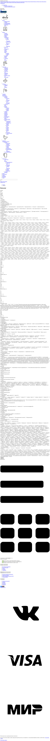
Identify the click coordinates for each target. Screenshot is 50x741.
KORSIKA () (18, 384)
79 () (34, 243)
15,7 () (29, 223)
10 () (6, 222)
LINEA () (8, 436)
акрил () (16, 335)
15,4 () (43, 249)
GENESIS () (42, 433)
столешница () (12, 320)
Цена (1, 191)
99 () (5, 245)
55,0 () (32, 255)
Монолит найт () (19, 212)
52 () (28, 230)
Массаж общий (7, 124)
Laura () (19, 435)
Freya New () (18, 433)
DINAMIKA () (14, 383)
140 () (9, 223)
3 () (6, 216)
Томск (13, 2)
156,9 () (14, 250)
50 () (24, 219)
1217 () (3, 413)
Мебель (3, 32)
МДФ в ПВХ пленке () (14, 324)
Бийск (7, 1)
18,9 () (30, 251)
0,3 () (3, 222)
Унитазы (5, 142)
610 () (17, 242)
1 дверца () (4, 397)
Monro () (27, 437)
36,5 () (23, 239)
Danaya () (11, 429)
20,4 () (15, 227)
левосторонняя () (5, 355)
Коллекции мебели (6, 35)
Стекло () (40, 329)
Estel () (39, 432)
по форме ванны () (41, 338)
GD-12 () (32, 433)
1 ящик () (18, 397)
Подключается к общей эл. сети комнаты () (13, 413)
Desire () (25, 429)
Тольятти (10, 2)
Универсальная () (21, 355)
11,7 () (28, 247)
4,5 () (8, 240)
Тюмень (15, 2)
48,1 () (3, 255)
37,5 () (34, 239)
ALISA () (23, 426)
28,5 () (12, 238)
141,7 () (20, 249)
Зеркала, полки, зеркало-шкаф (5, 51)
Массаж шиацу (7, 129)
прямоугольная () (8, 339)
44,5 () (33, 229)
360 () (8, 229)
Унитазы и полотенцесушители (5, 141)
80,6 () (44, 243)
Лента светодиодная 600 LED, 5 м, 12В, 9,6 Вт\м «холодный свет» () (13, 400)
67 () (10, 231)
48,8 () (10, 255)
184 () (16, 226)
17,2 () (5, 251)
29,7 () (26, 238)
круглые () (24, 338)
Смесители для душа (6, 70)
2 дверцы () (23, 397)
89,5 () (43, 231)
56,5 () (40, 255)
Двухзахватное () (5, 206)
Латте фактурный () (44, 211)
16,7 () (38, 250)
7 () (39, 257)
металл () (42, 335)
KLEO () (13, 384)
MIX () (7, 437)
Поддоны (7, 103)
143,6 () (21, 223)
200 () (19, 227)
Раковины (6, 84)
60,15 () (27, 256)
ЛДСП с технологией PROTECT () (38, 323)
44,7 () (37, 229)
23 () (31, 252)
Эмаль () (11, 327)
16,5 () (5, 236)
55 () (27, 219)
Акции (3, 175)
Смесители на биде (6, 74)
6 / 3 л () (7, 203)
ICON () (20, 434)
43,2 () (26, 254)
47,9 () (36, 240)
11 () (6, 304)
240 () (46, 252)
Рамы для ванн (5, 105)
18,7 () (47, 225)
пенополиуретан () (13, 336)
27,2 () (13, 253)
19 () (34, 226)
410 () (23, 240)
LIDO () (32, 435)
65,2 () (25, 257)
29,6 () (22, 238)
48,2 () (3, 230)
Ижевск (26, 1)
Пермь (5, 2)
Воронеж (14, 1)
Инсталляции (8, 148)
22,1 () (38, 227)
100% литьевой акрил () (6, 329)
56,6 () (26, 241)
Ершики (7, 169)
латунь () (37, 335)
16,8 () (42, 250)
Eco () (10, 431)
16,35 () (30, 250)
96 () (47, 244)
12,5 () (46, 247)
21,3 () (21, 252)
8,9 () (37, 243)
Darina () (21, 429)
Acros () (3, 425)
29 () (19, 238)
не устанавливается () (6, 419)
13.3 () (24, 248)
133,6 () (47, 222)
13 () (12, 304)
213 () (34, 227)
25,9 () (12, 228)
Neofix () (40, 437)
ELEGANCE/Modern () (17, 432)
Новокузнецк (39, 1)
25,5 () (5, 253)
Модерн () (11, 351)
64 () (14, 257)
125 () (13, 248)
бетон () (8, 341)
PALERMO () (12, 385)
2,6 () (3, 216)
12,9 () (5, 248)
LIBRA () (24, 384)
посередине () (4, 389)
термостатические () (40, 206)
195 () (5, 227)
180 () (31, 236)
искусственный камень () (23, 335)
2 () (45, 236)
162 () (26, 224)
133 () (43, 222)
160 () (22, 224)
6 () (48, 241)
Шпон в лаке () (43, 332)
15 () (25, 223)
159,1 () (18, 250)
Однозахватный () (28, 206)
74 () (13, 243)
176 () (40, 225)
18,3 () (19, 236)
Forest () (9, 433)
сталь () (27, 336)
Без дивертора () (5, 417)
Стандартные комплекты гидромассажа (8, 122)
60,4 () (10, 242)
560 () (48, 255)
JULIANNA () (7, 384)
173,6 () (28, 225)
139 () (35, 248)
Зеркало (7, 53)
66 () (3, 231)
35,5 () (45, 228)
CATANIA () (44, 382)
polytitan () (4, 335)
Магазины (2, 11)
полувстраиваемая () (5, 320)
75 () (48, 219)
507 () (20, 230)
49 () (44, 240)
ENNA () (39, 383)
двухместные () (8, 421)
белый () (4, 341)
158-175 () (18, 224)
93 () (37, 244)
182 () (9, 226)
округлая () (35, 338)
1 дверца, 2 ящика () (11, 397)
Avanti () (11, 427)
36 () (5, 229)
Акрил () (10, 323)
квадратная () (18, 338)
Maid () (29, 436)
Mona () (22, 437)
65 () (41, 219)
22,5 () (42, 227)
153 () (44, 223)
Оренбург (2, 2)
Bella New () (28, 427)
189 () (31, 226)
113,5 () (24, 222)
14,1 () (42, 248)
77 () (27, 243)
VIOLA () (8, 386)
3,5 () (9, 216)
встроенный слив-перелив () (11, 358)
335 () (34, 228)
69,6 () (35, 257)
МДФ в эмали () (46, 326)
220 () (46, 227)
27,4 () (19, 228)
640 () (37, 219)
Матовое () (40, 326)
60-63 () (31, 256)
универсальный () (28, 355)
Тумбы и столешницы (6, 37)
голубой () (32, 341)
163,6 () (33, 224)
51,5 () (24, 230)
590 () (45, 241)
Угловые (5, 22)
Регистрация (4, 174)
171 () (13, 225)
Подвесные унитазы (8, 145)
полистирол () (21, 336)
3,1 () (33, 238)
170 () (5, 225)
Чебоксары (19, 2)
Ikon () (25, 434)
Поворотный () (29, 417)
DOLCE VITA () (26, 383)
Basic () (19, 427)
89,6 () (26, 244)
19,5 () (45, 251)
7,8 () (23, 231)
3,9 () (16, 216)
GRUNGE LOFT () (10, 434)
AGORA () (16, 382)
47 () (44, 229)
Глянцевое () (14, 332)
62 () (48, 230)
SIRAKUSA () (38, 385)
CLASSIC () (28, 428)
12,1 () (42, 247)
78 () (31, 243)
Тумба (7, 38)
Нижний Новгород (34, 1)
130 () (40, 222)
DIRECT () (38, 430)
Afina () (25, 425)
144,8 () (24, 249)
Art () (36, 426)
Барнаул (1, 1)
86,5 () (19, 244)
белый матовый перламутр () (25, 211)
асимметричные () (5, 338)
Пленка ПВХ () (5, 327)
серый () (40, 342)
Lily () (40, 435)
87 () (40, 231)
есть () (3, 393)
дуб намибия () (8, 342)
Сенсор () (34, 206)
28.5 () (15, 238)
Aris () (32, 426)
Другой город (18, 1)
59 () (41, 241)
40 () (17, 219)
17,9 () (9, 236)
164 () (37, 224)
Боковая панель (7, 110)
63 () (11, 257)
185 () (20, 226)
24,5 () (5, 228)
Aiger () (19, 426)
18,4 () (23, 236)
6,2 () (35, 230)
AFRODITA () (9, 382)
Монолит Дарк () (12, 212)
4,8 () (12, 240)
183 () (13, 226)
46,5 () (44, 254)
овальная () (29, 338)
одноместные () (15, 421)
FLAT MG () (4, 433)
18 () (43, 225)
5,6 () (5, 241)
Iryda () (28, 434)
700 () (3, 243)
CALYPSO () (30, 382)
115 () (35, 247)
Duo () (6, 431)
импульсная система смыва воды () (44, 358)
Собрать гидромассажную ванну (9, 6)
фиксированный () (11, 410)
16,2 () (26, 250)
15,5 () (47, 249)
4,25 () (22, 216)
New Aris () (46, 437)
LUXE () (33, 384)
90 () (11, 220)
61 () (45, 230)
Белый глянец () (23, 208)
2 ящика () (46, 397)
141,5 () (13, 223)
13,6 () (20, 248)
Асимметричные (7, 23)
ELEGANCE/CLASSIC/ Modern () (36, 431)
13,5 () (16, 248)
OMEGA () (7, 385)
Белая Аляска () (10, 208)
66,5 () (6, 231)
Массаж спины (7, 127)
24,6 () (42, 252)
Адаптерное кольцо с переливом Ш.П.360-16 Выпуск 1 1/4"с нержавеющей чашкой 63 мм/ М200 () (25, 357)
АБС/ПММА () (4, 323)
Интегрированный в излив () (20, 417)
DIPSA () (20, 383)
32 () (27, 253)
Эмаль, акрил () (16, 327)
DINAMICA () (36, 429)
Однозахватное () (12, 206)
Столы (5, 57)
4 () (19, 216)
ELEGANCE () (33, 383)
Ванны (3, 20)
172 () (21, 225)
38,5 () (12, 229)
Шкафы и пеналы (6, 56)
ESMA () (35, 432)
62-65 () (7, 257)
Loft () (16, 436)
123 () (32, 222)
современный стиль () (29, 351)
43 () (29, 240)
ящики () (16, 395)
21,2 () (23, 237)
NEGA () (32, 437)
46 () (41, 254)
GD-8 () (36, 433)
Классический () (5, 351)
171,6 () (17, 225)
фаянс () (36, 336)
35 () (37, 228)
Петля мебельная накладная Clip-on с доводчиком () (37, 367)
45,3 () (37, 254)
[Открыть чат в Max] (1, 10)
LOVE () (28, 384)
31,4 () (47, 238)
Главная (3, 184)
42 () (26, 240)
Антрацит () (4, 208)
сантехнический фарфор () (28, 406)
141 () (16, 249)
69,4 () (44, 242)
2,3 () (10, 252)
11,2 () (20, 247)
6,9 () (20, 256)
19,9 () (42, 236)
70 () (44, 219)
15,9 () (32, 223)
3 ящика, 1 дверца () (8, 398)
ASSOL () (21, 382)
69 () (41, 242)
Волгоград (10, 1)
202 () (23, 227)
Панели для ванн (5, 107)
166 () (45, 224)
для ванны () (4, 214)
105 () (7, 219)
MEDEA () (38, 384)
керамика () (32, 335)
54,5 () (25, 255)
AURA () (25, 382)
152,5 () (40, 223)
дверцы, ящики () (10, 395)
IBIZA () (16, 434)
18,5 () (27, 236)
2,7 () (6, 237)
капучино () (30, 342)
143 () (18, 223)
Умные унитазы (7, 147)
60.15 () (35, 256)
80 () (5, 220)
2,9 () (13, 237)
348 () (9, 239)
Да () (3, 199)
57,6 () (30, 241)
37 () (30, 239)
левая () (3, 359)
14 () (6, 223)
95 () (44, 244)
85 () (8, 220)
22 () (28, 252)
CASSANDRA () (37, 382)
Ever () (43, 432)
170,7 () (9, 225)
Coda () (37, 428)
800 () (48, 243)
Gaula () (23, 433)
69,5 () (16, 231)
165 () (41, 224)
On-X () (12, 438)
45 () (21, 219)
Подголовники (6, 116)
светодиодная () (12, 402)
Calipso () (3, 428)
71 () (6, 243)
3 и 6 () (3, 203)
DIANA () (8, 383)
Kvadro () (15, 435)
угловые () (23, 339)
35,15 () (41, 228)
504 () (17, 230)
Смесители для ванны (6, 68)
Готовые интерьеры (6, 33)
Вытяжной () (11, 417)
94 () (41, 244)
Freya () (13, 433)
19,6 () (38, 236)
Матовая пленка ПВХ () (32, 326)
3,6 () (12, 216)
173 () (25, 225)
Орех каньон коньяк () (37, 208)
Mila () (48, 436)
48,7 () (6, 255)
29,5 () (23, 228)
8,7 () (33, 231)
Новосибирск (44, 1)
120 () (14, 219)
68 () (13, 231)
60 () (34, 219)
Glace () (46, 433)
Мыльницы (8, 170)
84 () (6, 244)
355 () (16, 239)
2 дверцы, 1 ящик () (30, 397)
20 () (12, 227)
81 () (3, 244)
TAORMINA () (45, 385)
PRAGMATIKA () (26, 385)
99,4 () (8, 245)
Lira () (13, 436)
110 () (10, 219)
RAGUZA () (32, 385)
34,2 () (5, 239)
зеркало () (20, 342)
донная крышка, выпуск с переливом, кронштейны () (27, 358)
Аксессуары (4, 158)
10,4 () (9, 247)
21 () (19, 237)
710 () (9, 243)
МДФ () (7, 324)
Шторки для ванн (5, 115)
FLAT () (47, 432)
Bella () (23, 427)
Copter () (46, 428)
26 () (16, 228)
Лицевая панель (7, 108)
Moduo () (18, 437)
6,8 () (38, 230)
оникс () (35, 342)
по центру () (4, 345)
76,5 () (24, 243)
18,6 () (23, 251)
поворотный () (4, 410)
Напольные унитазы (8, 144)
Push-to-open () (4, 357)
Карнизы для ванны (6, 114)
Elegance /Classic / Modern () (24, 431)
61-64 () (47, 256)
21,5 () (30, 237)
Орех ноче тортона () (10, 209)
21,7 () (34, 237)
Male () (33, 436)
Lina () (44, 435)
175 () (36, 225)
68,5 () (37, 242)
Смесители (4, 66)
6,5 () (16, 256)
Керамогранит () (22, 323)
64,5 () (18, 257)
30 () (30, 228)
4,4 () (5, 240)
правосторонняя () (12, 355)
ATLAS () (45, 426)
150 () (36, 223)
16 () (23, 250)
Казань (29, 1)
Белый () (17, 208)
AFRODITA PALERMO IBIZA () (40, 425)
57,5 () (31, 230)
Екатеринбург (22, 1)
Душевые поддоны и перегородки (4, 95)
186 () (23, 226)
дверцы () (4, 395)
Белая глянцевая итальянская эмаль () (8, 326)
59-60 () (9, 256)
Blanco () (42, 427)
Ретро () (15, 351)
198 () (9, 227)
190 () (41, 226)
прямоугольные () (16, 339)
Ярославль (22, 2)
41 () (26, 229)
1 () (2, 369)
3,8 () (27, 228)
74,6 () (16, 243)
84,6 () (9, 244)
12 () (39, 247)
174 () (32, 225)
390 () (19, 229)
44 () (30, 229)
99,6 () (12, 245)
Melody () (44, 436)
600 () (40, 256)
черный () (7, 343)
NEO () (36, 437)
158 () (13, 224)
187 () (27, 226)
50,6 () (12, 241)
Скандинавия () (21, 351)
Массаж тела (7, 126)
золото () (25, 342)
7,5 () (20, 231)
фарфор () (32, 336)
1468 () (32, 249)
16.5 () (46, 250)
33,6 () (34, 253)
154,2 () (6, 224)
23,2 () (35, 252)
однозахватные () (20, 206)
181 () (5, 226)
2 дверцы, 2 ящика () (38, 397)
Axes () (15, 427)
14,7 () (9, 249)
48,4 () (40, 240)
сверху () (3, 408)
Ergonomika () (29, 432)
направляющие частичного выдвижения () (19, 367)
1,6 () (3, 247)
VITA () (12, 386)
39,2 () (16, 229)
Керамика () (16, 323)
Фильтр (1, 190)
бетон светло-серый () (15, 341)
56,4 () (22, 241)
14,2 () (46, 248)
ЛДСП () (29, 323)
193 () (45, 226)
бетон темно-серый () (25, 341)
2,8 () (9, 237)
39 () (41, 239)
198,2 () (6, 252)
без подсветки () (5, 402)
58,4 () (37, 241)
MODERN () (43, 384)
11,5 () (24, 247)
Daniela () (16, 429)
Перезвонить (2, 3)
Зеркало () (18, 329)
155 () (10, 224)
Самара (7, 2)
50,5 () (13, 230)
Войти (3, 173)
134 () (3, 223)
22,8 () (42, 237)
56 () (19, 241)
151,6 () (10, 250)
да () (3, 349)
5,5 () (18, 255)
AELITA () (4, 382)
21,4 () (26, 237)
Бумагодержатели (9, 162)
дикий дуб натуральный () (39, 341)
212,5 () (30, 227)
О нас (3, 177)
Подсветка (8, 132)
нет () (3, 318)
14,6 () (5, 249)
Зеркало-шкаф (7, 54)
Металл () (22, 324)
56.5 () (44, 255)
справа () (9, 389)
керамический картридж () (6, 367)
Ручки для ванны (6, 118)
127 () (36, 222)
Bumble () (47, 427)
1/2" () (3, 365)
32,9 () (30, 253)
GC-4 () (28, 433)
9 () (7, 309)
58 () (34, 241)
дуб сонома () (14, 342)
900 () (34, 244)
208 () (26, 227)
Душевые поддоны (5, 97)
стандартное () (11, 345)
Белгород (4, 1)
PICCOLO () (19, 385)
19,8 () (38, 226)
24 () (46, 237)
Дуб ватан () (29, 208)
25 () (9, 228)
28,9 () (20, 253)
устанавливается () (14, 419)
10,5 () (13, 247)
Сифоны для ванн (5, 112)
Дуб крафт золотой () (35, 211)
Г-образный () (12, 338)
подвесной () (4, 201)
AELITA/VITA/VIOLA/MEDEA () (17, 425)
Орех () (25, 212)
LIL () (37, 435)
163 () (30, 224)
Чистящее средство (6, 172)
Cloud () (33, 428)
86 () (16, 244)
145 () (28, 249)
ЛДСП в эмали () (24, 326)
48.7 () (14, 255)
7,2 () (42, 257)
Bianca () (33, 427)
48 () (48, 229)
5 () (6, 230)
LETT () (23, 435)
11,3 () (17, 222)
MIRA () (3, 437)
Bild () (38, 427)
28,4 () (16, 253)
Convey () (42, 428)
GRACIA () (44, 383)
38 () (37, 239)
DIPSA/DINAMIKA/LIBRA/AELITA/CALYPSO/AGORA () (25, 430)
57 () (31, 219)
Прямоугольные (7, 21)
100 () (3, 219)
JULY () (39, 434)
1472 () (36, 249)
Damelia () (6, 429)
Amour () (28, 426)
